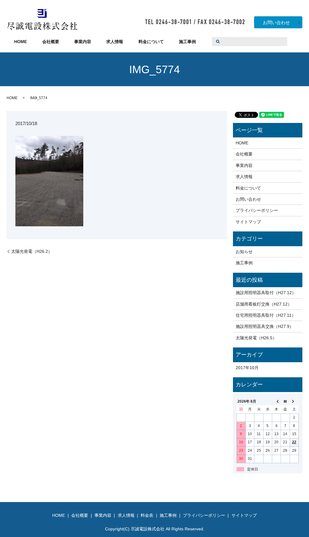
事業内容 (82, 41)
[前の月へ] (276, 401)
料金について (151, 41)
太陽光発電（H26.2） (31, 251)
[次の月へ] (294, 401)
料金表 (147, 515)
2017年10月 (247, 367)
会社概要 (50, 41)
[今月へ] (285, 401)
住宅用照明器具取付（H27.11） (266, 315)
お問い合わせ (276, 22)
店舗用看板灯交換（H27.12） (264, 304)
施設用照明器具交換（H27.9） (265, 326)
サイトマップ (248, 221)
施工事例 (187, 41)
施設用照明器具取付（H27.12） (266, 292)
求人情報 (114, 41)
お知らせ (244, 251)
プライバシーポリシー (257, 210)
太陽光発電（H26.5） (256, 337)
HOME (20, 41)
